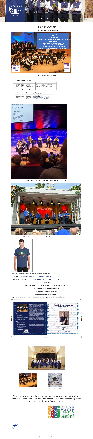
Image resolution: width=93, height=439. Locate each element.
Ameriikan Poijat (15, 11)
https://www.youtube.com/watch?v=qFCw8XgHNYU (40, 276)
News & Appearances (70, 19)
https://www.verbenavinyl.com (73, 297)
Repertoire (57, 19)
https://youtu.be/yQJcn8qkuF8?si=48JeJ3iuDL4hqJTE (45, 279)
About (43, 19)
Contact (49, 19)
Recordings (83, 19)
